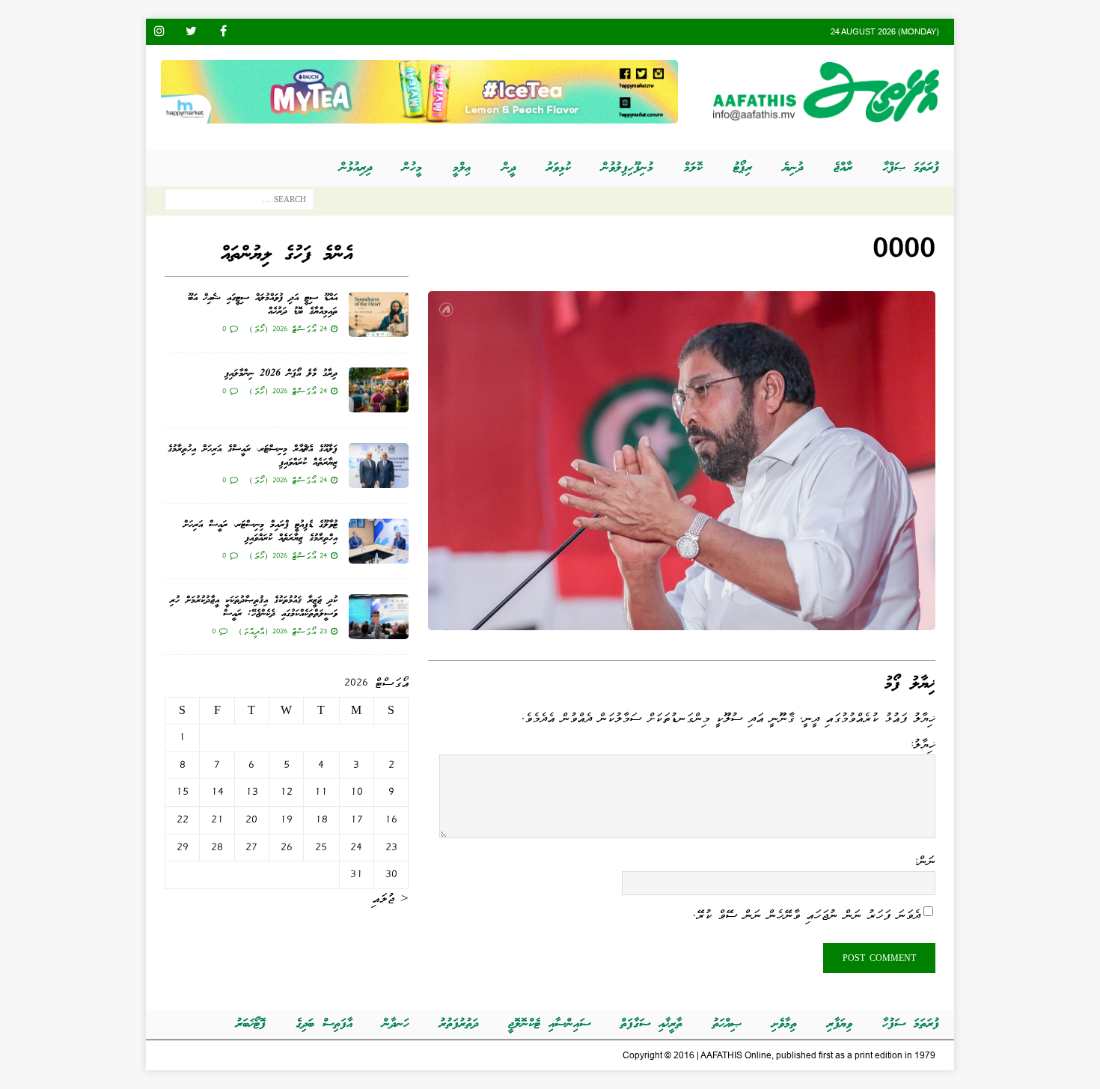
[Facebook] (223, 32)
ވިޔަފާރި (839, 1024)
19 (286, 819)
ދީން (509, 168)
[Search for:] (239, 203)
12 (286, 792)
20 (251, 819)
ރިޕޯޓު (742, 168)
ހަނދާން (395, 1024)
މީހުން (412, 168)
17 (356, 819)
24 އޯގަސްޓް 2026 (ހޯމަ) (288, 328)
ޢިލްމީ (462, 168)
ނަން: (924, 860)
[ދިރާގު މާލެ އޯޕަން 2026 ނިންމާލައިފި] (379, 389)
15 (182, 792)
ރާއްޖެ (843, 168)
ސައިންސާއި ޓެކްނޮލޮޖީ (549, 1024)
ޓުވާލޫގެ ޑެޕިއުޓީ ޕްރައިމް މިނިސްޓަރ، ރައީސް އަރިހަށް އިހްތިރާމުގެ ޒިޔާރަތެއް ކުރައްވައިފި (260, 531)
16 (391, 819)
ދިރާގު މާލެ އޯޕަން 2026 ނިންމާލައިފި (280, 374)
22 (183, 819)
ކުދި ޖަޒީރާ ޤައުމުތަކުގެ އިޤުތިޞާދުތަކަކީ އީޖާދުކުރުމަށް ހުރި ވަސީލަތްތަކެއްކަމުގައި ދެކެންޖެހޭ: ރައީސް (253, 607)
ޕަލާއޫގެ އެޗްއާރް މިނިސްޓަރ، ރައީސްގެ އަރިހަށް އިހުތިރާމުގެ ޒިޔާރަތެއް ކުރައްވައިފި (252, 456)
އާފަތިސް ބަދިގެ (324, 1024)
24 (356, 847)
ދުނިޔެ (793, 168)
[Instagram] (159, 32)
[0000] (681, 619)
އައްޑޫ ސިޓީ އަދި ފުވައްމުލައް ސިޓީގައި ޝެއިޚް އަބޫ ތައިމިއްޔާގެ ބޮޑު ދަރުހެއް (262, 305)
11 (321, 792)
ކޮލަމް (693, 168)
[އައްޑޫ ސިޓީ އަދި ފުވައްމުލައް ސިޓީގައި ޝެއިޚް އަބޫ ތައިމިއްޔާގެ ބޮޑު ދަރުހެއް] (379, 314)
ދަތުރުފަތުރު (458, 1024)
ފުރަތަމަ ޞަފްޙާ (911, 168)
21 (217, 819)
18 (321, 819)
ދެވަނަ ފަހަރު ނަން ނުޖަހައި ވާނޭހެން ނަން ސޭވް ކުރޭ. (806, 914)
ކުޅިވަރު (558, 168)
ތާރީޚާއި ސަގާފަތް (651, 1024)
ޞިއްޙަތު (727, 1024)
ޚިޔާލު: (922, 744)
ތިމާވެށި (784, 1024)
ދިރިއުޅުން (356, 168)
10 (356, 792)
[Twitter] (191, 32)
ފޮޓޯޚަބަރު (251, 1024)
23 (391, 847)
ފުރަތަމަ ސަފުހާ (910, 1024)
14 (217, 792)
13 (251, 792)
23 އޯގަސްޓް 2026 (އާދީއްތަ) (283, 631)
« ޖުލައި (390, 898)
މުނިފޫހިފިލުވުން (627, 168)
